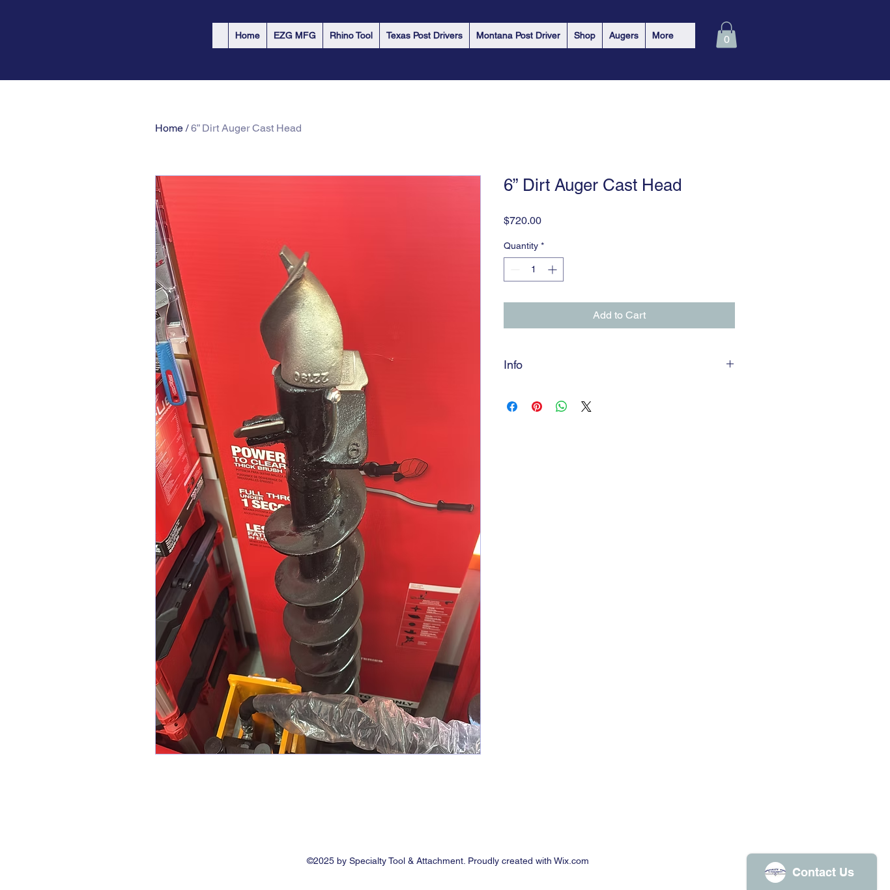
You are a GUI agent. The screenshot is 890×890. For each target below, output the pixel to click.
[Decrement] (514, 269)
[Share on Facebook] (512, 406)
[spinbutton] (533, 269)
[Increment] (553, 269)
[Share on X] (586, 406)
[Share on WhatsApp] (561, 406)
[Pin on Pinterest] (537, 406)
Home (169, 128)
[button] (726, 35)
